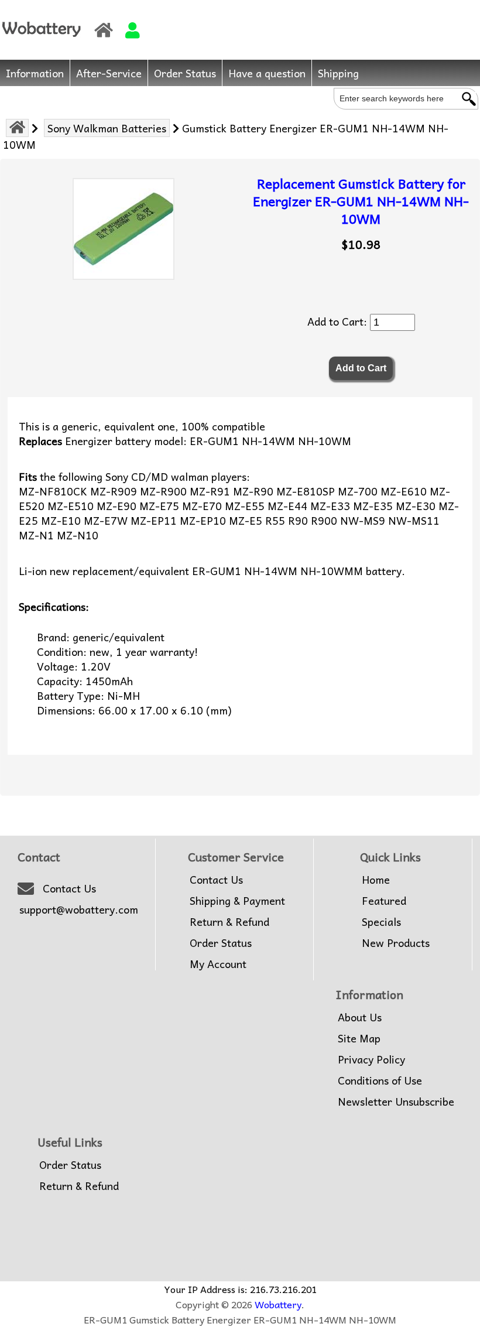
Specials (381, 921)
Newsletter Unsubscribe (396, 1101)
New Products (396, 942)
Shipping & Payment (237, 900)
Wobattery (278, 1304)
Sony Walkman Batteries (106, 127)
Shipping (338, 72)
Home (376, 879)
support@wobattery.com (78, 909)
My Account (218, 964)
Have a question (267, 72)
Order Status (185, 72)
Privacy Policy (371, 1059)
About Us (360, 1017)
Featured (384, 900)
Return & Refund (229, 921)
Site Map (359, 1038)
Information (35, 72)
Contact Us (69, 888)
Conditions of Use (380, 1080)
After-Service (109, 72)
